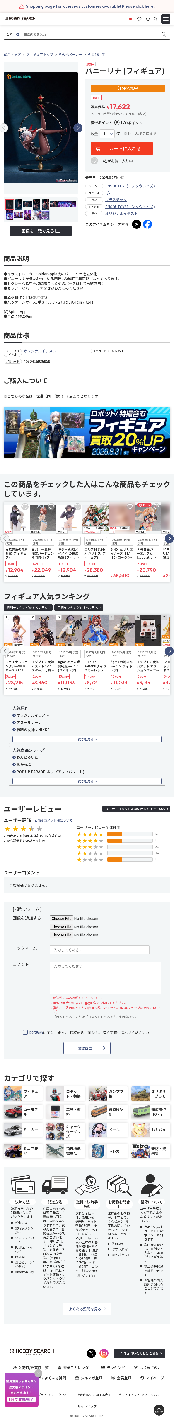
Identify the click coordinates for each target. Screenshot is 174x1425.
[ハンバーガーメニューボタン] (165, 19)
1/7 (108, 192)
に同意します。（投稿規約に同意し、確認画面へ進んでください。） (90, 1032)
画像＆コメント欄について (53, 820)
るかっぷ (24, 764)
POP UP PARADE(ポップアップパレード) (50, 771)
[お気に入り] (139, 18)
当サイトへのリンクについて (139, 1395)
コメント (21, 964)
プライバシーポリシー (53, 1395)
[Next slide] (77, 127)
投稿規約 (36, 1032)
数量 (94, 133)
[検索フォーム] (155, 19)
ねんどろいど (27, 757)
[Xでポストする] (136, 224)
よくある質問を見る (85, 1309)
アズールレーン (29, 722)
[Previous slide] (4, 538)
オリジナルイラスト (121, 213)
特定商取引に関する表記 (94, 1395)
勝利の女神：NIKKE (33, 729)
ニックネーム (25, 948)
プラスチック (116, 199)
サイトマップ (87, 1406)
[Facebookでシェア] (147, 224)
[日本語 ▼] (130, 18)
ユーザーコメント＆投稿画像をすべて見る (135, 809)
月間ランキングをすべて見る (77, 607)
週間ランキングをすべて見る (27, 607)
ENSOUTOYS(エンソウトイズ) (130, 185)
